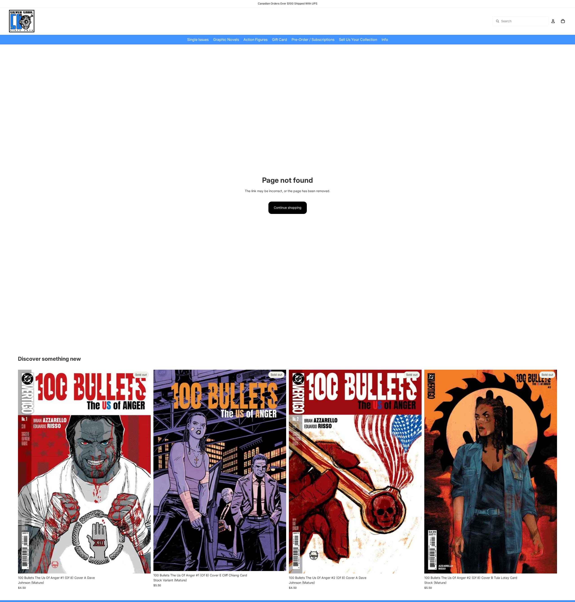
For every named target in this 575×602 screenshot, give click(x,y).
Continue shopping (287, 207)
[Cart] (563, 21)
